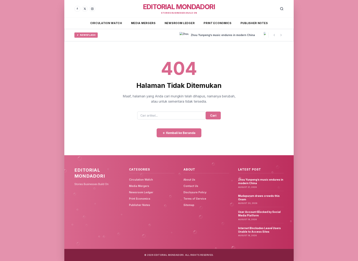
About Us (189, 179)
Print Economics (218, 23)
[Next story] (281, 35)
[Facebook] (77, 9)
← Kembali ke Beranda (179, 133)
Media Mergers (143, 23)
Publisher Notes (254, 23)
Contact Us (190, 185)
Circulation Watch (106, 23)
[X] (85, 9)
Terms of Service (194, 198)
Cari (213, 115)
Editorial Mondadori (179, 6)
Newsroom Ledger (180, 23)
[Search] (282, 9)
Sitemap (188, 205)
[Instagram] (92, 9)
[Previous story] (274, 35)
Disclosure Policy (194, 192)
